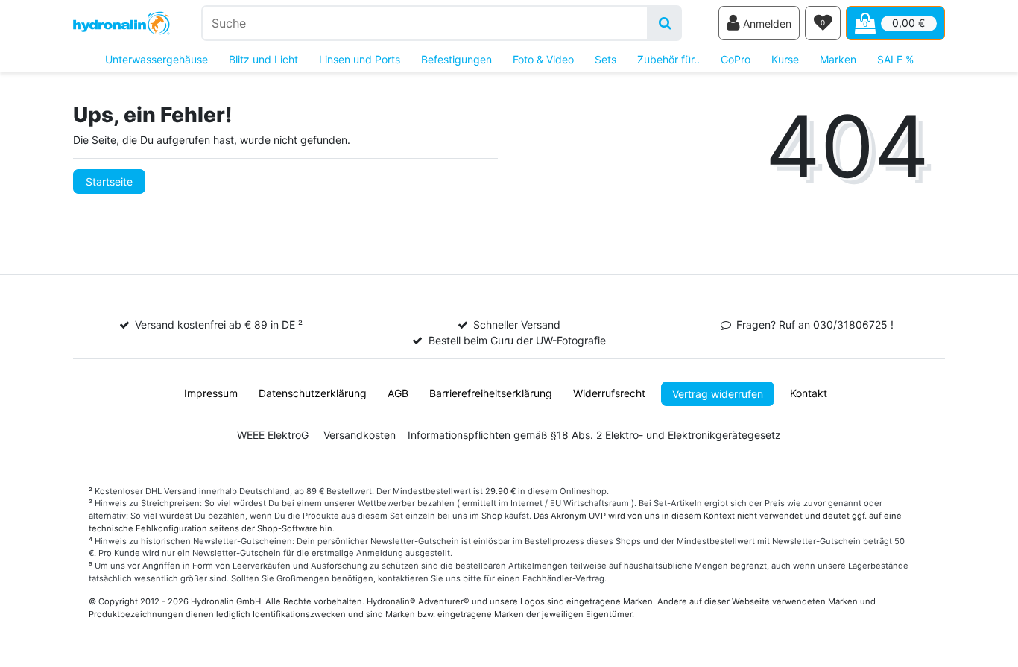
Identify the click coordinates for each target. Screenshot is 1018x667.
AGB (398, 393)
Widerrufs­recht (609, 393)
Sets (605, 59)
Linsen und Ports (359, 59)
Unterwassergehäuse (156, 59)
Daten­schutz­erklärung (313, 393)
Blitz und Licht (263, 59)
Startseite (109, 181)
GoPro (735, 59)
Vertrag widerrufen (717, 394)
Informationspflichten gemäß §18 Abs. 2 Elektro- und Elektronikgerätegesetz (594, 435)
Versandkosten (359, 435)
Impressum (211, 393)
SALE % (895, 59)
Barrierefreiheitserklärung (490, 393)
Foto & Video (543, 59)
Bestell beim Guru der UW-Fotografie (517, 340)
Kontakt (808, 393)
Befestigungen (456, 59)
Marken (838, 59)
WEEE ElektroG (273, 435)
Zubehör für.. (668, 59)
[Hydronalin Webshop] (121, 23)
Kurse (785, 59)
